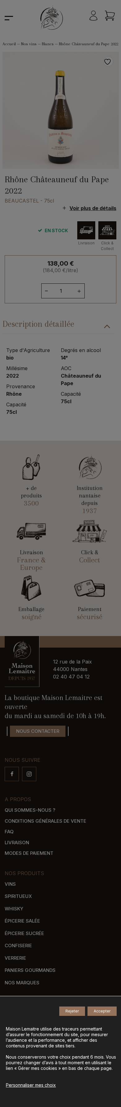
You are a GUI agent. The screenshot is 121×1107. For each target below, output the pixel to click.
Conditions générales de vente (45, 821)
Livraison (17, 842)
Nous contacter (37, 731)
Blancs (48, 44)
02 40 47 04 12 (71, 677)
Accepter (102, 1011)
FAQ (9, 832)
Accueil (9, 44)
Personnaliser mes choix (31, 1085)
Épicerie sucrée (24, 933)
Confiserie (18, 945)
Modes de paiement (29, 853)
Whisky (14, 909)
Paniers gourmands (30, 970)
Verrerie (15, 958)
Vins (10, 884)
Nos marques (22, 983)
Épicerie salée (22, 921)
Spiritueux (18, 896)
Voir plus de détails (92, 208)
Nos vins (29, 44)
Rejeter (72, 1011)
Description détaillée (38, 324)
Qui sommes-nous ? (30, 810)
